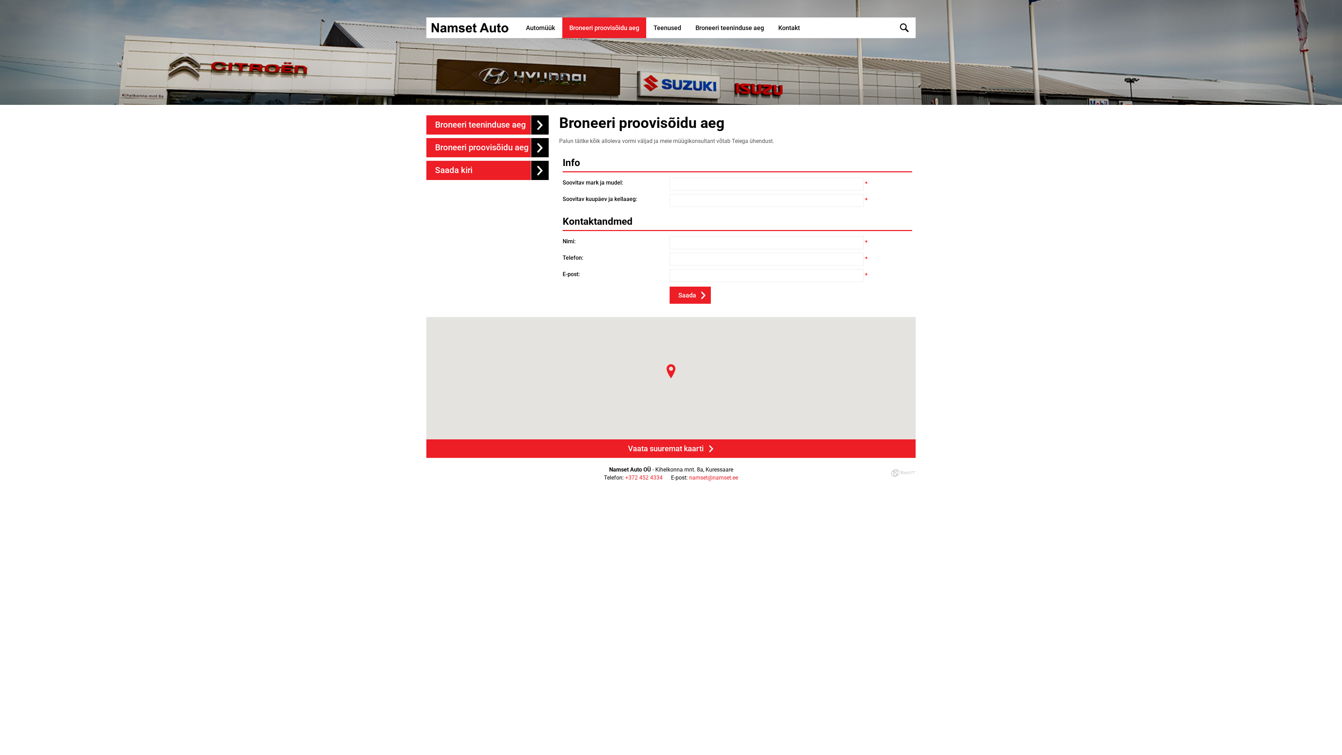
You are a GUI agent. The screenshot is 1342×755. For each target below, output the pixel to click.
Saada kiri (453, 170)
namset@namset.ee (713, 477)
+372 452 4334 (644, 477)
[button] (671, 371)
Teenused (667, 27)
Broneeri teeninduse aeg (729, 27)
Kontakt (789, 27)
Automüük (540, 27)
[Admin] (2, 3)
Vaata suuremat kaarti (666, 448)
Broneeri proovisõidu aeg (604, 27)
